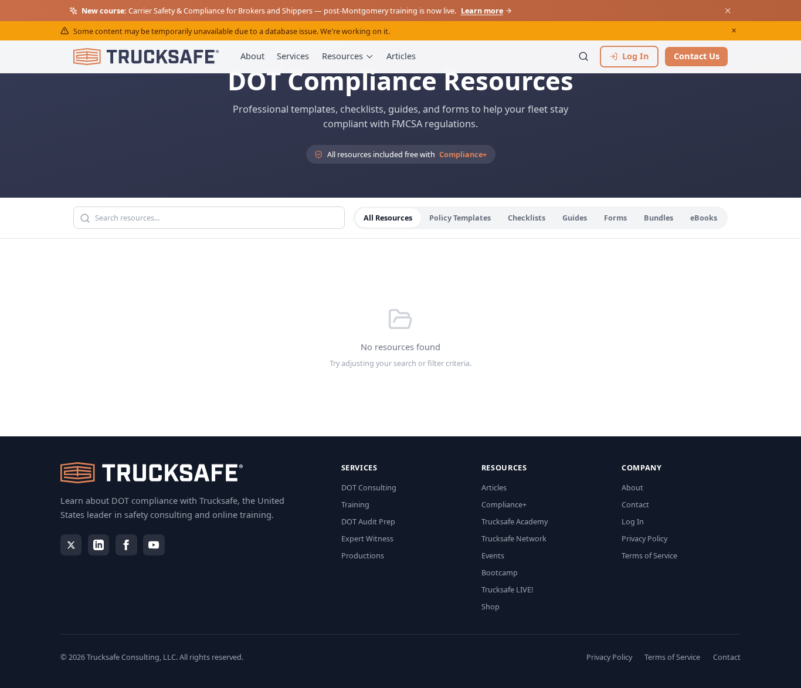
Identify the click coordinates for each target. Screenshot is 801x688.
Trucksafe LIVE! (507, 589)
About (252, 56)
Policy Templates (460, 218)
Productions (362, 555)
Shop (490, 606)
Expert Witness (367, 538)
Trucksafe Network (514, 538)
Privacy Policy (644, 538)
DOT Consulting (368, 487)
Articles (401, 56)
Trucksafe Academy (514, 521)
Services (293, 56)
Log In (633, 521)
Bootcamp (499, 572)
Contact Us (696, 56)
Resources (342, 56)
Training (355, 504)
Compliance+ (463, 154)
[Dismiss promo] (727, 10)
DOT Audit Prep (368, 521)
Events (492, 555)
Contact (635, 504)
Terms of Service (649, 555)
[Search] (583, 56)
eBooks (703, 218)
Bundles (658, 218)
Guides (574, 218)
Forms (615, 218)
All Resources (388, 218)
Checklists (526, 218)
